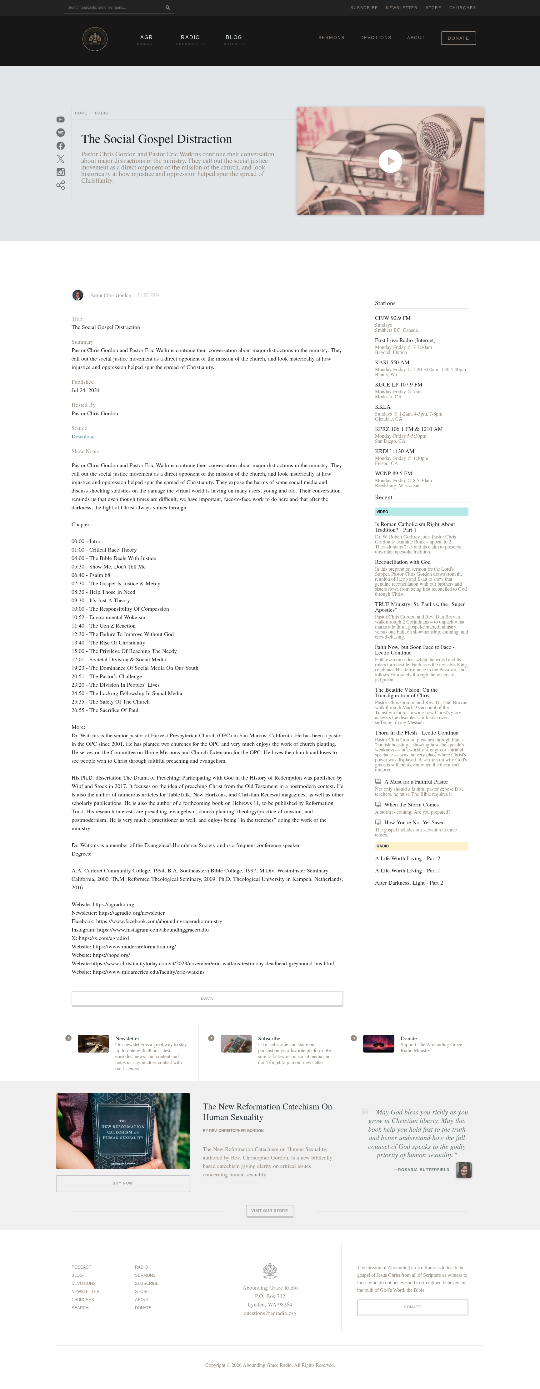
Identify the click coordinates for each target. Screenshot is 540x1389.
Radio (101, 113)
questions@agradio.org (270, 1312)
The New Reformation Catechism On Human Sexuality (267, 1111)
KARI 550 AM (392, 362)
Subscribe (364, 8)
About (416, 37)
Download (83, 436)
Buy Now (122, 1183)
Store (434, 8)
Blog (77, 1275)
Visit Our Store (269, 1211)
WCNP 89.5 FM (393, 473)
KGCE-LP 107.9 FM (398, 384)
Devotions (376, 37)
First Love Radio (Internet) (405, 340)
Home (81, 113)
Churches (462, 8)
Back (207, 998)
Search (80, 1308)
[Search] (168, 8)
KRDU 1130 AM (394, 451)
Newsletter (402, 8)
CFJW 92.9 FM (393, 317)
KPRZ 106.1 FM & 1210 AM (409, 428)
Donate (458, 38)
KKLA (383, 406)
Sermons (331, 37)
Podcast (81, 1267)
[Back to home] (95, 39)
